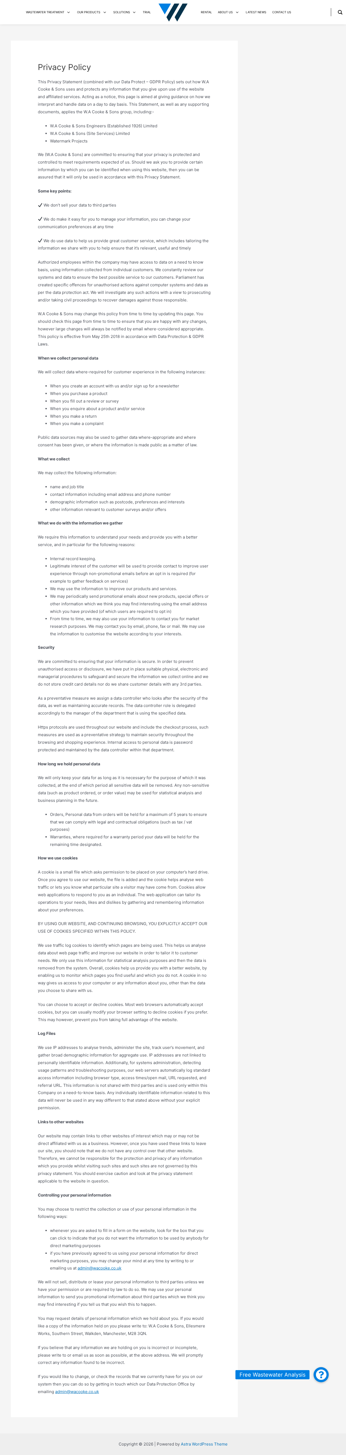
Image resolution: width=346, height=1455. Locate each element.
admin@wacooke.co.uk (99, 1268)
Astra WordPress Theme (204, 1444)
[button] (321, 1374)
